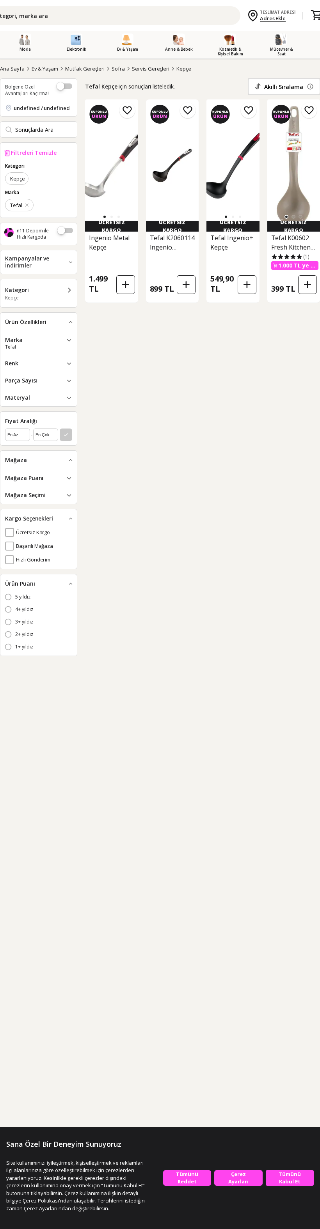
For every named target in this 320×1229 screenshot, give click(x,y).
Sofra (118, 68)
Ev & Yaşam (45, 68)
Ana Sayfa (12, 68)
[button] (112, 217)
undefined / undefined (42, 108)
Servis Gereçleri (150, 68)
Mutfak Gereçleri (85, 68)
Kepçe (183, 68)
